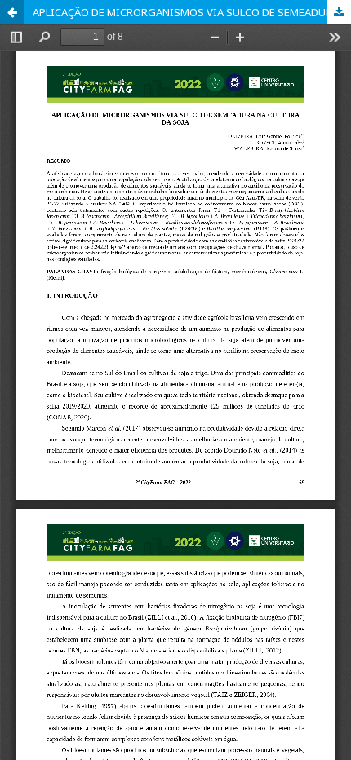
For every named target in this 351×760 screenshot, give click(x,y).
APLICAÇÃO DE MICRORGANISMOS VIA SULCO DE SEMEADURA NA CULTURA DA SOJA (192, 12)
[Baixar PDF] (339, 12)
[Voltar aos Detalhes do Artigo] (12, 12)
